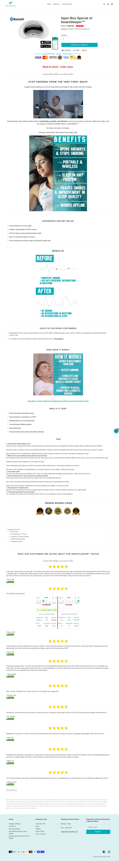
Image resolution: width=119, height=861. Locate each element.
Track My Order (40, 824)
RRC (98, 856)
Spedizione (64, 29)
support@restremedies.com (69, 831)
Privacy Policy (40, 831)
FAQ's (37, 826)
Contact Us (12, 826)
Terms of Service (41, 834)
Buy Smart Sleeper (14, 829)
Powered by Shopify (105, 856)
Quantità (63, 35)
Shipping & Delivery (15, 824)
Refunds (38, 829)
